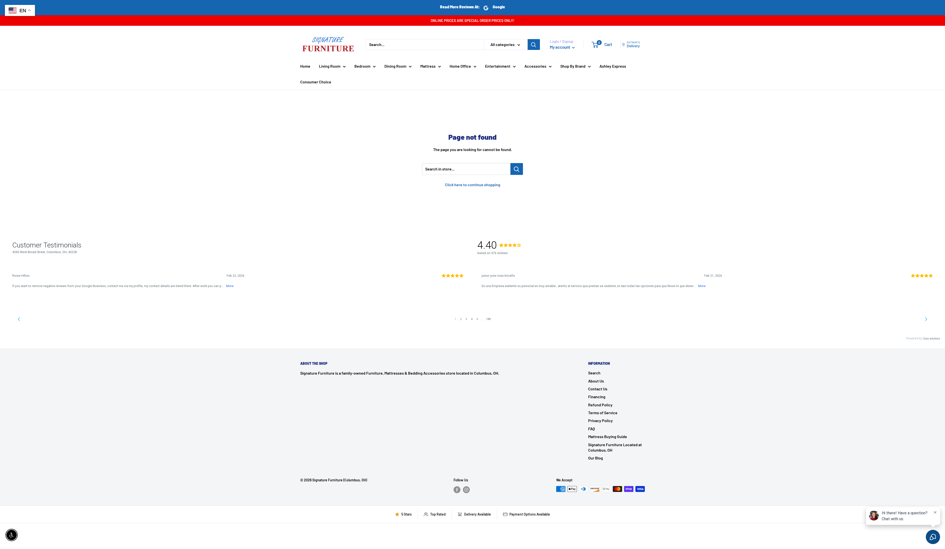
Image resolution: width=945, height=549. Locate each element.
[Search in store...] (516, 169)
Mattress (428, 66)
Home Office (460, 66)
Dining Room (395, 66)
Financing (596, 396)
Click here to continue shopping (472, 184)
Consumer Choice (315, 81)
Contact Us (597, 388)
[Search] (534, 44)
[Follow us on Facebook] (457, 489)
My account (560, 47)
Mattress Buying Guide (607, 436)
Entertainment (497, 66)
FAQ (591, 428)
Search (594, 372)
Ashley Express (612, 66)
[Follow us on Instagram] (466, 489)
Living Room (329, 66)
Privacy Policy (600, 420)
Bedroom (362, 66)
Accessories (535, 66)
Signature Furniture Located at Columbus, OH (615, 447)
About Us (596, 381)
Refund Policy (600, 404)
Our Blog (595, 458)
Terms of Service (602, 412)
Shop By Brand (572, 66)
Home (305, 66)
